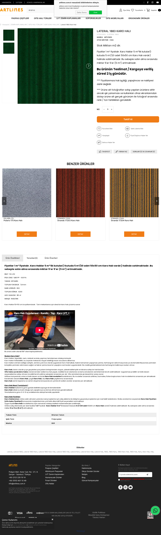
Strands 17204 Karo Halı (122, 220)
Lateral (9, 452)
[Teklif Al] (128, 119)
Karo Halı (146, 452)
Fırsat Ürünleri (51, 480)
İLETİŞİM (19, 2)
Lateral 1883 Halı (62, 452)
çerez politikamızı (19, 525)
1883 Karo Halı (123, 452)
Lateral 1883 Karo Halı (46, 452)
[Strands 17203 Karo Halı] (80, 192)
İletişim (84, 474)
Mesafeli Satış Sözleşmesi (98, 515)
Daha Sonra (82, 12)
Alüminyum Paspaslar (54, 471)
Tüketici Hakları (98, 517)
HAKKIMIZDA (6, 2)
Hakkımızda (86, 468)
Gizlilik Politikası (98, 512)
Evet (95, 12)
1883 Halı (133, 452)
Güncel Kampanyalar (90, 480)
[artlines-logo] (17, 465)
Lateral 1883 (18, 452)
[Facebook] (120, 487)
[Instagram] (125, 487)
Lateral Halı (98, 452)
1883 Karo (113, 452)
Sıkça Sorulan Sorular (90, 471)
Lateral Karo (75, 452)
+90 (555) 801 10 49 (17, 480)
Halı (152, 452)
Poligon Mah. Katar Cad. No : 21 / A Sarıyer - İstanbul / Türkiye (23, 473)
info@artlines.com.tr (17, 483)
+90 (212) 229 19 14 (17, 477)
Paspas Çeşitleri (51, 468)
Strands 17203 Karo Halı (68, 220)
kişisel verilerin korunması (37, 525)
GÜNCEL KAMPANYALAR (36, 2)
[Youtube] (130, 487)
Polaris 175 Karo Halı (13, 220)
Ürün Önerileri (51, 258)
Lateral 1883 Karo (30, 452)
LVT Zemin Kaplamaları (54, 474)
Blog (83, 477)
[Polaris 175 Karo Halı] (26, 192)
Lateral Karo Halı (87, 452)
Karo (140, 452)
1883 (106, 452)
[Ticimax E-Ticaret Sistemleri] (80, 531)
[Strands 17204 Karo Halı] (134, 192)
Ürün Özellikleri (13, 258)
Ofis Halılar (49, 483)
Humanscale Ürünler (53, 477)
